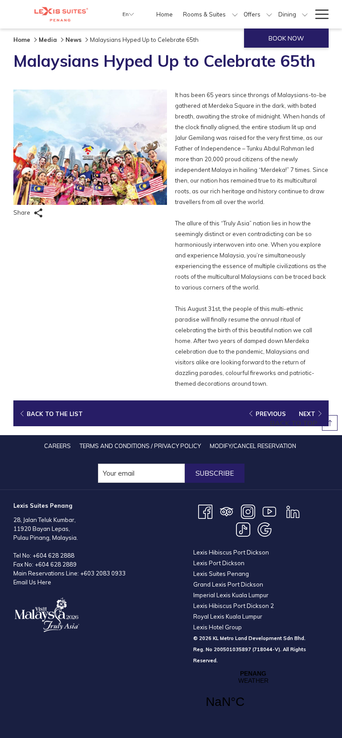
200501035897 (232, 649)
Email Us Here (32, 582)
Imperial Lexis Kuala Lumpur (231, 595)
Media (48, 39)
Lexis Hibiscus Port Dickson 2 (233, 605)
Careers (57, 445)
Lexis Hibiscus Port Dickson (231, 552)
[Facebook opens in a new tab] (205, 510)
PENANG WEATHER (253, 695)
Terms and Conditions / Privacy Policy (140, 445)
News (73, 39)
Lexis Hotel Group (217, 627)
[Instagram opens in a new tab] (248, 510)
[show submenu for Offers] (269, 14)
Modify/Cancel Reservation (253, 445)
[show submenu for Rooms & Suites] (235, 14)
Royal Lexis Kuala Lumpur (227, 616)
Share (22, 212)
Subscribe (214, 473)
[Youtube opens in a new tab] (269, 510)
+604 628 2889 (56, 564)
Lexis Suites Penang (221, 573)
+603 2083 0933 (103, 573)
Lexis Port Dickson (218, 563)
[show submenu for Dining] (305, 14)
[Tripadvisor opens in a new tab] (227, 510)
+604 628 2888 (53, 555)
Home (21, 39)
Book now (286, 38)
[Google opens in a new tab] (264, 528)
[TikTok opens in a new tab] (243, 528)
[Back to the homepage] (61, 14)
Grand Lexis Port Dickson (228, 584)
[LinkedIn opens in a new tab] (293, 510)
